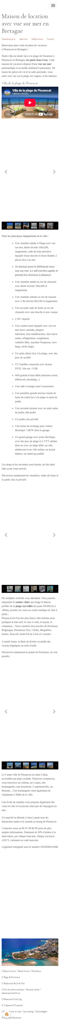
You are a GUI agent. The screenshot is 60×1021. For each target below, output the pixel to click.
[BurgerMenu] (53, 5)
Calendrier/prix (9, 39)
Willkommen (37, 39)
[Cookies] (6, 1014)
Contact (50, 39)
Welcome (23, 39)
